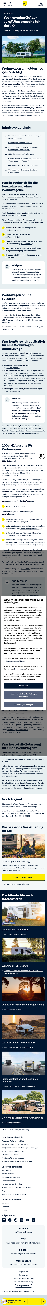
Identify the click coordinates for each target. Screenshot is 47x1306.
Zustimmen (23, 686)
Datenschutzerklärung (15, 661)
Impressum (19, 669)
